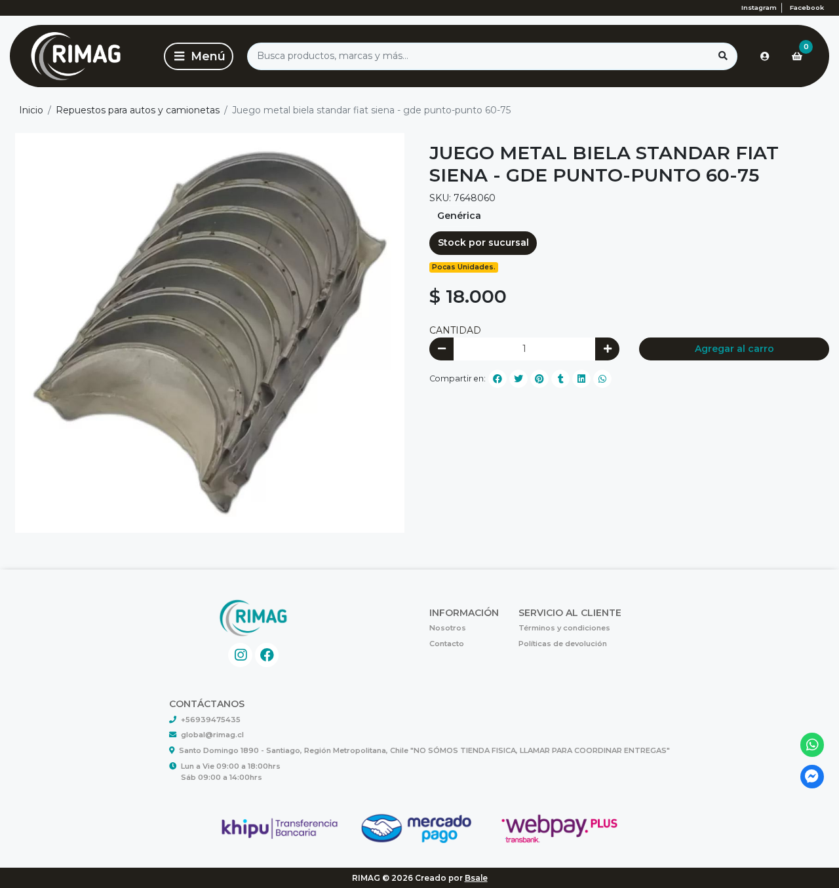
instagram (759, 7)
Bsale (476, 878)
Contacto (446, 643)
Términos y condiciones (564, 627)
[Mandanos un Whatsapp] (812, 745)
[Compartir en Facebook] (497, 379)
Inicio (31, 110)
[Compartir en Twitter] (518, 379)
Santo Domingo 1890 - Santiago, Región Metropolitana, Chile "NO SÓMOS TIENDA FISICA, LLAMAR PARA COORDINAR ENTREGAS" (424, 750)
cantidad (455, 330)
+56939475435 (211, 719)
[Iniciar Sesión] (765, 56)
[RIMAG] (84, 56)
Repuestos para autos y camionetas (138, 110)
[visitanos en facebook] (267, 655)
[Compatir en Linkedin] (581, 379)
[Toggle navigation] (198, 56)
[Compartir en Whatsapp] (602, 379)
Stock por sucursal (483, 242)
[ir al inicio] (254, 618)
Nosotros (447, 627)
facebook (807, 7)
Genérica (459, 216)
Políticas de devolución (562, 643)
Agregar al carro (734, 349)
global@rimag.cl (212, 734)
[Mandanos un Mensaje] (812, 777)
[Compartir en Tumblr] (560, 379)
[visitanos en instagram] (240, 655)
